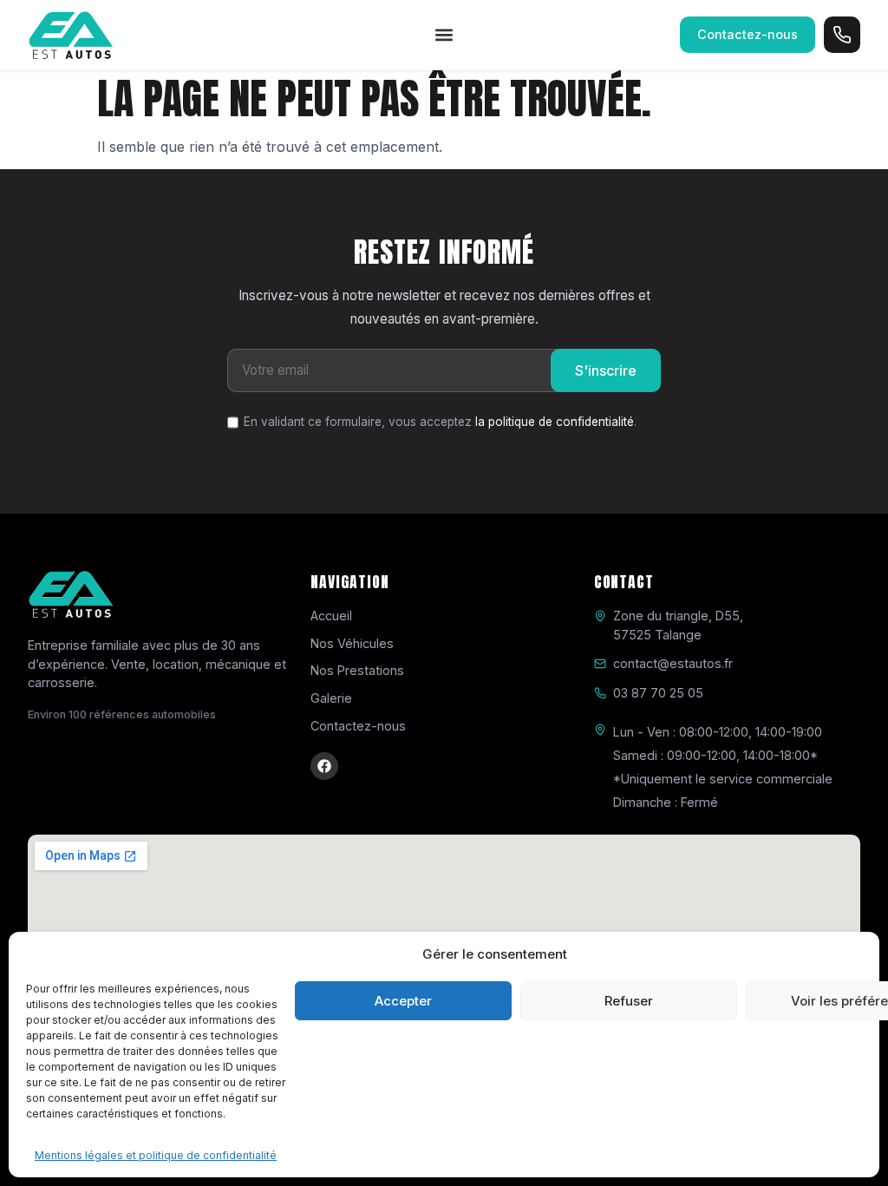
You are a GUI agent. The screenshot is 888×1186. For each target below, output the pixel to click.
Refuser (628, 1001)
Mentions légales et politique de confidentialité (156, 1155)
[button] (444, 35)
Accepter (403, 1001)
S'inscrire (606, 370)
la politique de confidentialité (554, 422)
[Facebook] (324, 766)
